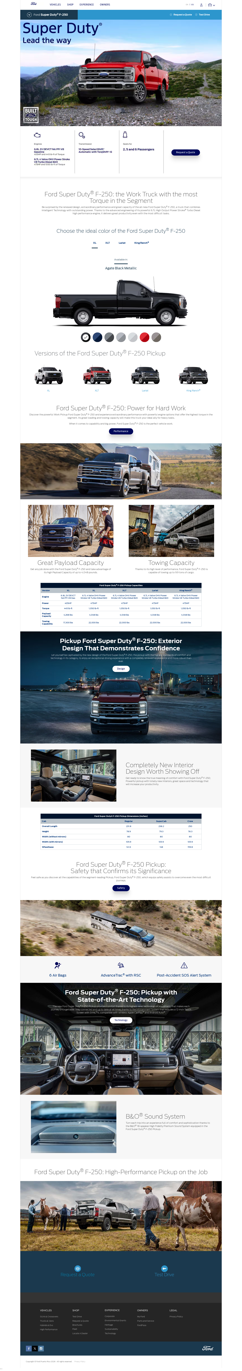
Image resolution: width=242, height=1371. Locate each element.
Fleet (74, 1329)
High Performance (48, 1329)
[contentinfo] (121, 378)
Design (121, 669)
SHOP (75, 1310)
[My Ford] (201, 5)
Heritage (109, 1325)
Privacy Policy (176, 1316)
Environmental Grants (115, 1320)
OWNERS (142, 1310)
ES (192, 5)
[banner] (121, 154)
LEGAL (173, 1310)
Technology (121, 1020)
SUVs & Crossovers (49, 1316)
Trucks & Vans (47, 1321)
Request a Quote (183, 14)
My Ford (141, 1316)
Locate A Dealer (80, 1333)
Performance (121, 431)
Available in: (121, 259)
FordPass (141, 1325)
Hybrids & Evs (46, 1325)
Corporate (110, 1316)
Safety (121, 888)
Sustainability (111, 1329)
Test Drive (204, 14)
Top (224, 1357)
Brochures (77, 1325)
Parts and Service (145, 1321)
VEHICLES (46, 1310)
